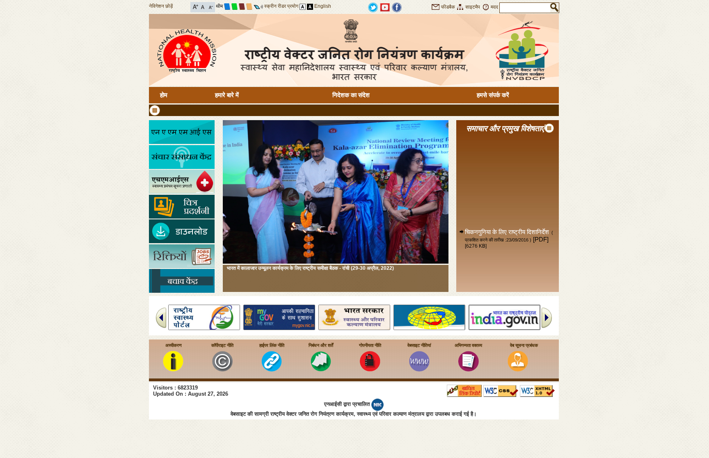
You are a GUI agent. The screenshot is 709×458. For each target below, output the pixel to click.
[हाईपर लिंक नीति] (271, 369)
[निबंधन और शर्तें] (321, 369)
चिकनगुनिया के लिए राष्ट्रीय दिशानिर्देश (509, 227)
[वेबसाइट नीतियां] (419, 369)
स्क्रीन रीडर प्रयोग (281, 6)
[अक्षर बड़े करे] (195, 6)
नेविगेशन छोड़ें (161, 6)
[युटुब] (385, 6)
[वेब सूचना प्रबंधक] (518, 369)
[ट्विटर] (373, 6)
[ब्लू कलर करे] (227, 6)
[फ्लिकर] (397, 6)
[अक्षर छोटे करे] (210, 6)
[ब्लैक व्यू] (310, 6)
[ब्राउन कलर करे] (242, 6)
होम (163, 94)
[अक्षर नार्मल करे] (203, 6)
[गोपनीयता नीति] (370, 369)
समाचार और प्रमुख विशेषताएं (505, 128)
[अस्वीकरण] (173, 369)
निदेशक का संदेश (351, 94)
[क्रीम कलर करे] (249, 6)
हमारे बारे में (227, 94)
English (322, 6)
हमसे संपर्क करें (493, 94)
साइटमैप (472, 7)
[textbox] (525, 8)
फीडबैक (448, 7)
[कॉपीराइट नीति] (222, 369)
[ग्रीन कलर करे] (234, 6)
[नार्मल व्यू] (303, 6)
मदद (494, 7)
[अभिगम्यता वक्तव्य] (468, 369)
